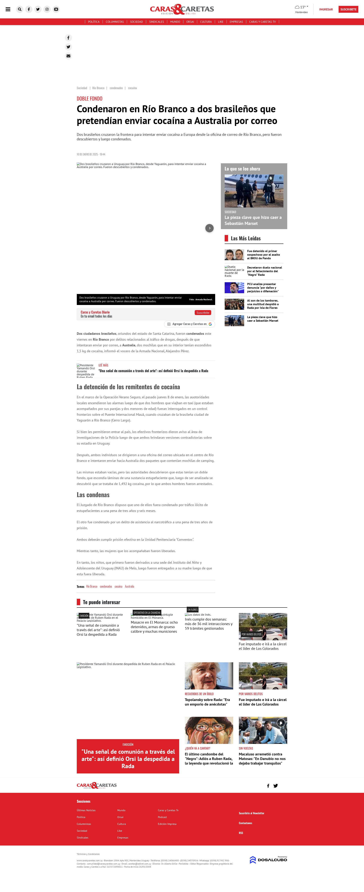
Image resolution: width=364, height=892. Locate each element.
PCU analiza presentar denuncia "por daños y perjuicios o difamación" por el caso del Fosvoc (262, 289)
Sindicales (156, 21)
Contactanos (245, 823)
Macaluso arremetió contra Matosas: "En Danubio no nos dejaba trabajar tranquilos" (262, 759)
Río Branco (91, 586)
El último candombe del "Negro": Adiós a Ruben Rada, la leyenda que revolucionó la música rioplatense (209, 761)
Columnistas (115, 21)
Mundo (175, 21)
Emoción (84, 616)
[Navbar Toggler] (11, 9)
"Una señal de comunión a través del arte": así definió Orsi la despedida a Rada (153, 370)
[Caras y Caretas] (97, 788)
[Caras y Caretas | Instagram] (47, 9)
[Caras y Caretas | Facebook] (28, 9)
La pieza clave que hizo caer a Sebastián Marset (253, 220)
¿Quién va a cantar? (197, 748)
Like (221, 21)
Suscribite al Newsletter (251, 813)
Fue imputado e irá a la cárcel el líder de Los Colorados (263, 646)
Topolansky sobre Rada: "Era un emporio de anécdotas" (207, 702)
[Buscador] (19, 9)
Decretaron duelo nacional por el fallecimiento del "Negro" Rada (264, 271)
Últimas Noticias (86, 810)
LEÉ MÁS (103, 365)
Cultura (206, 21)
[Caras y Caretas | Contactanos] (283, 785)
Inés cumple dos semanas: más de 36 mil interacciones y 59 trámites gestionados (208, 624)
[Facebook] (68, 37)
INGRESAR (326, 9)
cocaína (118, 586)
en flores (193, 609)
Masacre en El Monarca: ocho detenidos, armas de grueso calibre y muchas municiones (154, 627)
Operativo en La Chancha (147, 613)
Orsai (190, 21)
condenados (106, 586)
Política (94, 21)
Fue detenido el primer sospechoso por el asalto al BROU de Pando (263, 254)
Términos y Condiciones (88, 854)
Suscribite (203, 312)
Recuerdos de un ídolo (199, 694)
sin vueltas (246, 748)
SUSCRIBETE (348, 9)
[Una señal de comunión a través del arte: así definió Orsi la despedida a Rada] (86, 371)
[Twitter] (68, 46)
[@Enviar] (68, 56)
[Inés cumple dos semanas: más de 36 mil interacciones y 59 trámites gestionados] (198, 614)
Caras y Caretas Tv (262, 21)
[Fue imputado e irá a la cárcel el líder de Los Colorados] (263, 639)
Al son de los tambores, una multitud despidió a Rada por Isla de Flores (263, 304)
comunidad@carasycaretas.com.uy (103, 863)
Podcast (162, 817)
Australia (129, 586)
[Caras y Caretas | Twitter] (38, 9)
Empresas (236, 21)
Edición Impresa (167, 824)
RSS (241, 833)
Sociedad (136, 21)
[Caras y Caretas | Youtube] (56, 9)
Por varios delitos (251, 634)
